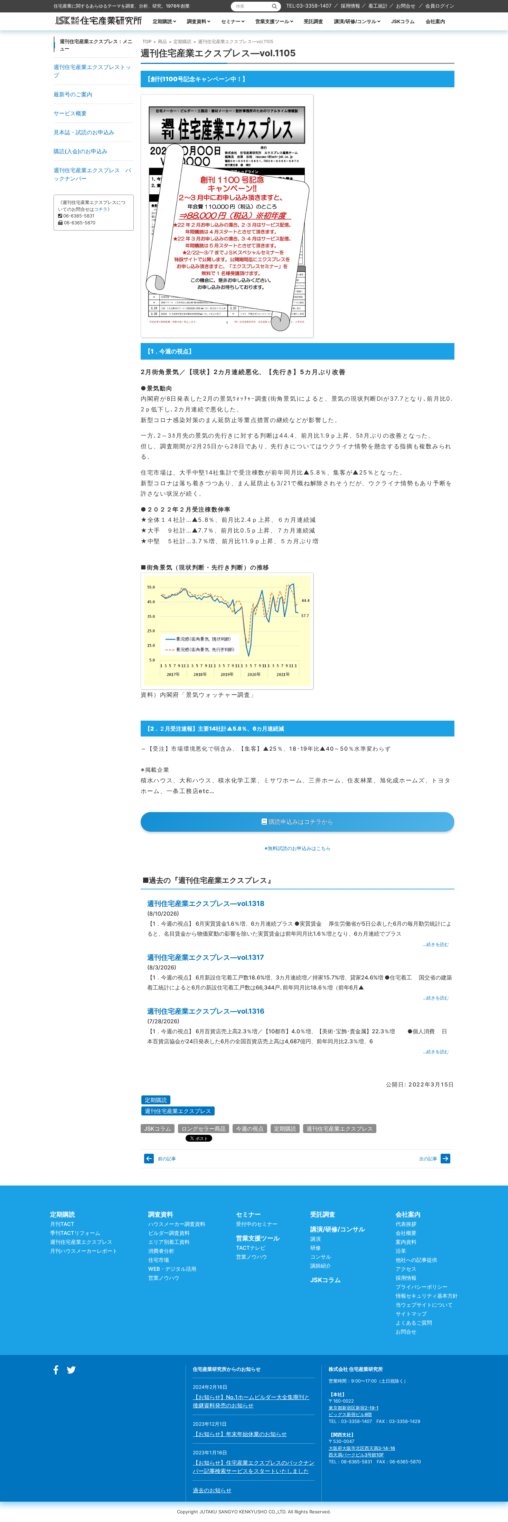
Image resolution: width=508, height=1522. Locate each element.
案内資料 (406, 1242)
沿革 (401, 1251)
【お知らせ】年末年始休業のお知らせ (240, 1434)
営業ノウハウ (163, 1278)
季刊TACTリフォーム (75, 1233)
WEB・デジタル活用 (172, 1269)
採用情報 (350, 6)
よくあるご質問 (414, 1322)
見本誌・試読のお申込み (84, 132)
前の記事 (167, 1158)
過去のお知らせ (212, 1490)
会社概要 (406, 1233)
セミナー (231, 21)
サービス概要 (70, 113)
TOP (146, 41)
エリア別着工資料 (169, 1242)
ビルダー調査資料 (169, 1233)
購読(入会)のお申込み (80, 151)
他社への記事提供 (416, 1260)
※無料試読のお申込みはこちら (297, 848)
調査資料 (196, 21)
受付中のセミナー (256, 1224)
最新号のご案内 (73, 94)
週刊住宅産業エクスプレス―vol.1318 (205, 903)
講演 (315, 1239)
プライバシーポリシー (422, 1287)
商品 (162, 41)
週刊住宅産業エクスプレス (178, 1111)
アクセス (406, 1269)
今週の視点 (250, 1128)
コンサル (320, 1256)
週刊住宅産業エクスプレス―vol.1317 (205, 957)
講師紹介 (320, 1265)
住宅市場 (158, 1260)
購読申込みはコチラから (300, 821)
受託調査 (313, 21)
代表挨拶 (406, 1224)
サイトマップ (411, 1313)
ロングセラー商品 (203, 1128)
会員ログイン (439, 6)
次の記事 (428, 1158)
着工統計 (378, 6)
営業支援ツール (272, 21)
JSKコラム (403, 21)
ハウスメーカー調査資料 (176, 1224)
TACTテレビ (250, 1248)
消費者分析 (161, 1251)
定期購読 (162, 21)
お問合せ (405, 6)
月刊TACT (62, 1224)
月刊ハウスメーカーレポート (83, 1251)
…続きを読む (436, 944)
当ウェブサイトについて (424, 1304)
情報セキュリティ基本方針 (427, 1295)
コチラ (100, 209)
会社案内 (435, 21)
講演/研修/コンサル (355, 21)
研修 (315, 1248)
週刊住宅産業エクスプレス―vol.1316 (205, 1011)
